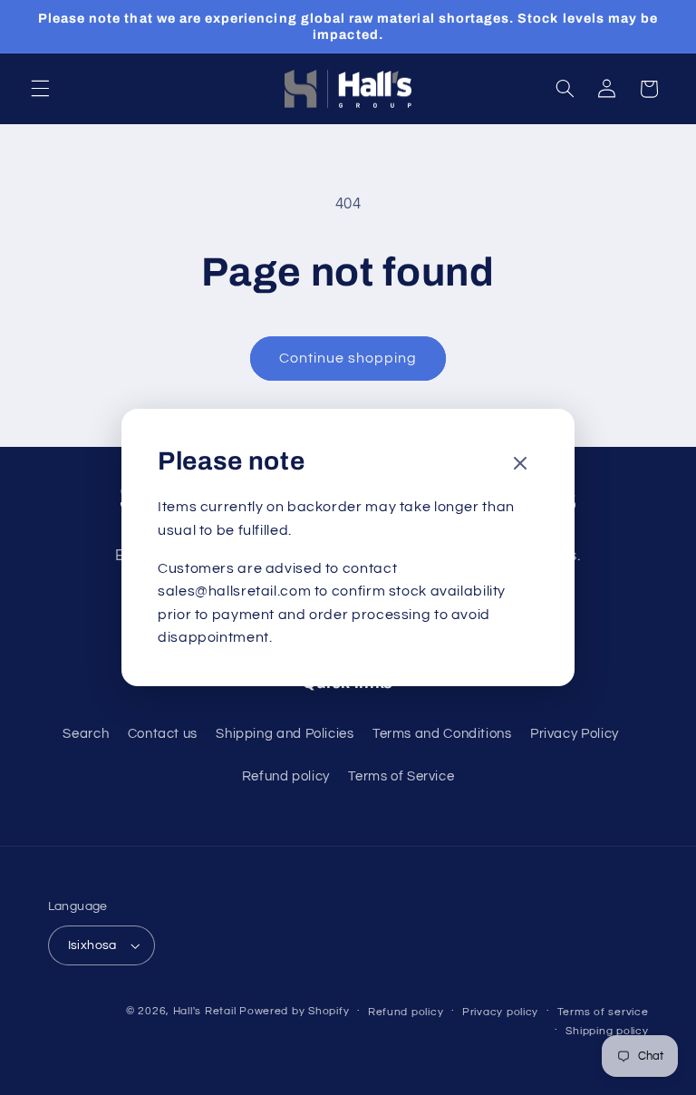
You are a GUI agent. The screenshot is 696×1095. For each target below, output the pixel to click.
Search (86, 734)
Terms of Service (401, 776)
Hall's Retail (205, 1011)
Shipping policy (607, 1031)
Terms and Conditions (442, 734)
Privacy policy (500, 1012)
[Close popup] (520, 464)
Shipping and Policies (284, 734)
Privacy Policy (574, 734)
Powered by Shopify (294, 1011)
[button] (40, 89)
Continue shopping (348, 358)
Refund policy (286, 776)
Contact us (163, 734)
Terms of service (603, 1012)
